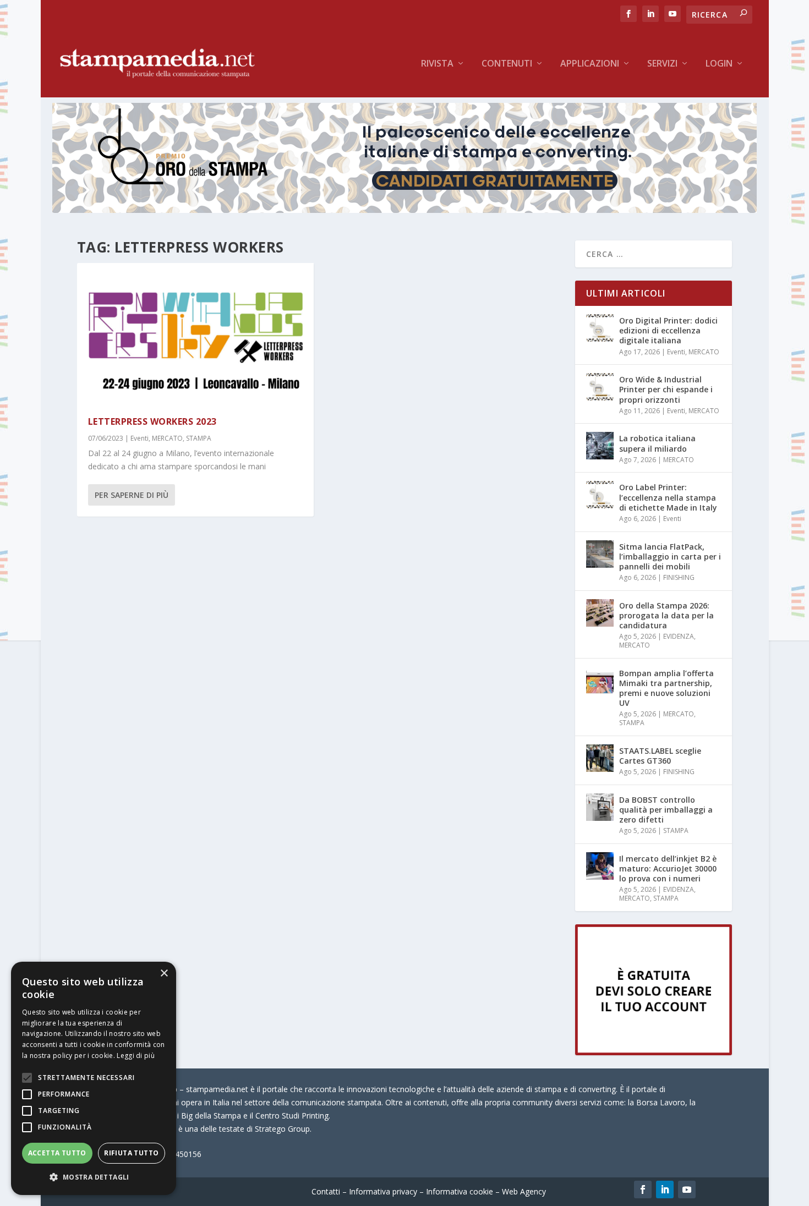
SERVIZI (662, 64)
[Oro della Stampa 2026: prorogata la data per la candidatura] (600, 613)
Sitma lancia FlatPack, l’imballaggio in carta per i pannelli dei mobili (670, 556)
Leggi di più (136, 1055)
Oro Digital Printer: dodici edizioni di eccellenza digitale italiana (668, 330)
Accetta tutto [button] (57, 1153)
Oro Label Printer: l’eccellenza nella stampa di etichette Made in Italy (668, 497)
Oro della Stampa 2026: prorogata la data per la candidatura (666, 615)
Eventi (139, 438)
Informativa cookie (459, 1191)
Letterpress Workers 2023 (152, 421)
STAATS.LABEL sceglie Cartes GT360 (660, 755)
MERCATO (167, 438)
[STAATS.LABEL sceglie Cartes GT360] (600, 758)
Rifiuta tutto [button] (131, 1153)
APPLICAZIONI (589, 64)
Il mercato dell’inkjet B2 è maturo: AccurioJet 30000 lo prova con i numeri (668, 868)
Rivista (437, 64)
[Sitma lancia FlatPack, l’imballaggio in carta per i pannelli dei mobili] (600, 554)
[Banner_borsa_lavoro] (654, 1052)
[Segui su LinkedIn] (665, 1189)
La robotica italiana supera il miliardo (657, 443)
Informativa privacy (383, 1191)
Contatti (325, 1191)
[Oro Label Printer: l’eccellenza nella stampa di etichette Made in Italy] (600, 494)
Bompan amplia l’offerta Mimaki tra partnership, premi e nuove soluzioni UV (666, 688)
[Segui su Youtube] (687, 1189)
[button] (93, 1177)
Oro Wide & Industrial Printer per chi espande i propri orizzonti (666, 389)
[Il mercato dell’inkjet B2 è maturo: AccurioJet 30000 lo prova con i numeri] (600, 866)
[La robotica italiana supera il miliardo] (600, 445)
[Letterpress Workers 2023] (195, 334)
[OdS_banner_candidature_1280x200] (404, 210)
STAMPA (198, 438)
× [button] (164, 973)
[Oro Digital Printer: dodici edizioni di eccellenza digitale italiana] (600, 328)
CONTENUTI (507, 64)
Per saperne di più (131, 495)
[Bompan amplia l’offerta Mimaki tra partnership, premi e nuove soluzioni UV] (600, 680)
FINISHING (679, 577)
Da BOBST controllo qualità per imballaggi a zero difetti (666, 809)
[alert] (93, 1078)
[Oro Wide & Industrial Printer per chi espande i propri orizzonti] (600, 387)
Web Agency (524, 1191)
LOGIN (719, 64)
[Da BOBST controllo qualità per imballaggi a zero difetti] (600, 807)
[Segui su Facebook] (643, 1189)
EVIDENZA (678, 636)
